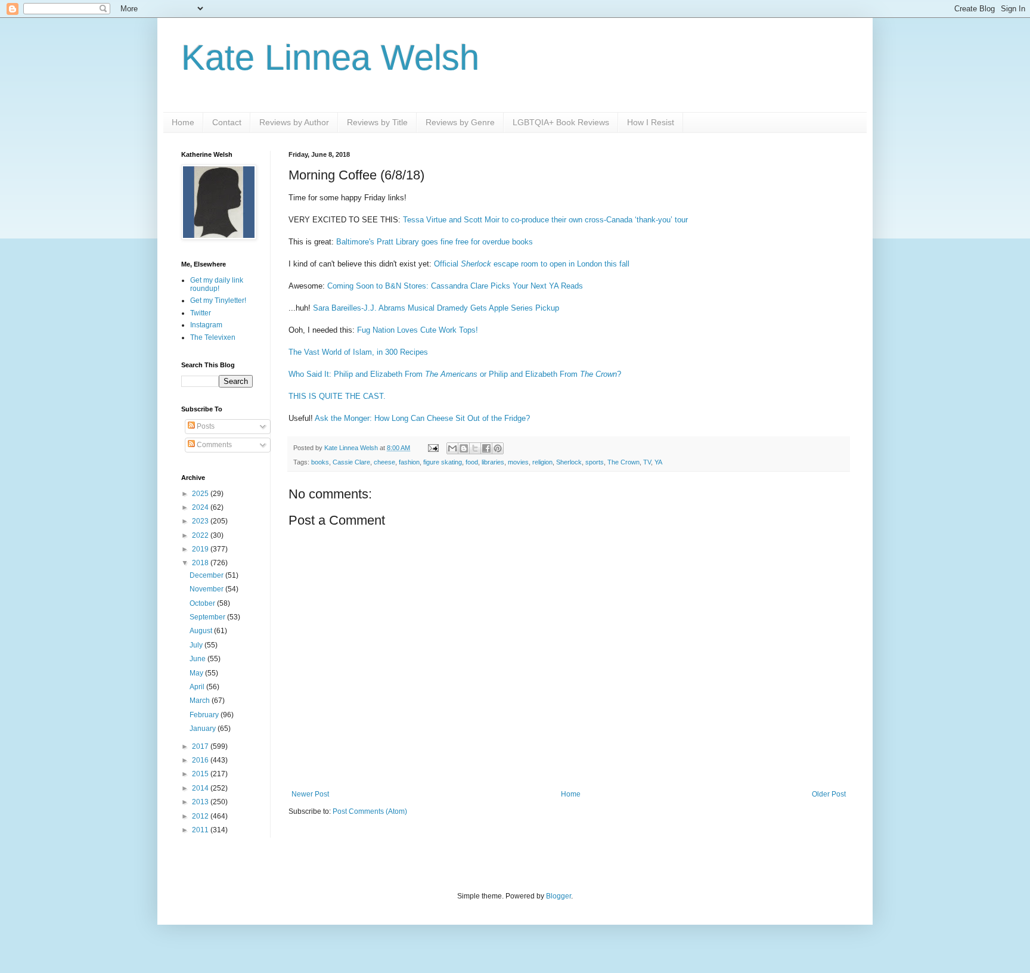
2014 (201, 788)
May (197, 673)
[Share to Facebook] (486, 448)
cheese (384, 462)
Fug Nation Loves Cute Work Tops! (417, 330)
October (203, 603)
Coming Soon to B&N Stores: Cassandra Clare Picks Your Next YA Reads (455, 285)
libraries (493, 462)
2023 (201, 521)
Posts (205, 426)
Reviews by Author (294, 122)
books (320, 462)
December (207, 575)
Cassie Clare (351, 462)
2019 (201, 549)
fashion (409, 462)
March (201, 700)
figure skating (442, 462)
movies (518, 462)
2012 (201, 816)
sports (594, 462)
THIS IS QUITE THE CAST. (337, 396)
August (202, 631)
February (205, 715)
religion (542, 462)
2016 (201, 760)
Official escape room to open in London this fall (531, 263)
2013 (201, 802)
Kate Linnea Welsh (330, 58)
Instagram (206, 325)
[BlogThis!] (464, 448)
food (472, 462)
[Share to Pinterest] (498, 448)
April (198, 687)
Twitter (200, 313)
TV (647, 462)
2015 (201, 774)
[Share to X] (475, 448)
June (198, 659)
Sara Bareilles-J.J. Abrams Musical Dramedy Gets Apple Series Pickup (436, 307)
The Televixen (212, 337)
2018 (201, 563)
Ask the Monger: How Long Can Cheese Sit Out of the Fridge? (422, 418)
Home (183, 122)
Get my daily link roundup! (216, 284)
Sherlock (569, 462)
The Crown (623, 462)
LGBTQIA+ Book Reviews (561, 122)
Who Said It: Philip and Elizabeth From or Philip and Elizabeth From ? (454, 374)
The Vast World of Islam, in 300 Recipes (358, 352)
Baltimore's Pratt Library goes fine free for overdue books (434, 241)
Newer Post (310, 794)
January (204, 728)
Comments (213, 445)
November (207, 589)
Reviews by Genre (460, 122)
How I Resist (650, 122)
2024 (201, 507)
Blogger (558, 896)
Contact (226, 122)
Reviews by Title (377, 122)
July (197, 645)
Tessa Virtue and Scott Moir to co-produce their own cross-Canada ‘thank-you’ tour (545, 219)
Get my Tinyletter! (218, 300)
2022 (201, 535)
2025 (201, 493)
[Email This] (452, 448)
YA (658, 462)
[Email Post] (432, 447)
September (208, 617)
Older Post (829, 794)
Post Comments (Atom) (370, 811)
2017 (201, 746)
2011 (201, 830)
